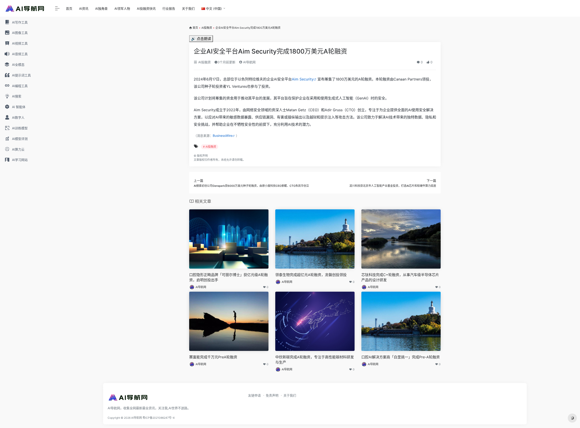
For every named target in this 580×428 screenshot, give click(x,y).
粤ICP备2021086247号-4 (159, 417)
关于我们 (188, 8)
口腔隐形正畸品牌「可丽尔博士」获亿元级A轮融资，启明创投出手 (228, 277)
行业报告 (168, 8)
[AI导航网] (128, 399)
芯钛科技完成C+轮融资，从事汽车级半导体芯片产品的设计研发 (400, 277)
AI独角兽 (101, 8)
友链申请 (254, 395)
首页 (69, 8)
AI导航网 (249, 62)
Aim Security (303, 79)
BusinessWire (222, 135)
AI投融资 (206, 27)
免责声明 (272, 395)
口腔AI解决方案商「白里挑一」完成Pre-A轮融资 (400, 357)
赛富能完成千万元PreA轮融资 (213, 357)
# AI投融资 (209, 146)
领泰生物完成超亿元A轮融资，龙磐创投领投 (311, 274)
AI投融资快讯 (146, 8)
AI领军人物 (122, 8)
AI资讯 (83, 8)
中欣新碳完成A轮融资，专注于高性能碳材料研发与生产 (314, 359)
